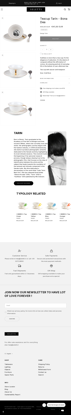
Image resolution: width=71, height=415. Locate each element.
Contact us (42, 372)
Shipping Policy (44, 364)
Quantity (43, 45)
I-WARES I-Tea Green (21, 215)
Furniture (8, 372)
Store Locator (10, 387)
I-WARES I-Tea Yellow (36, 215)
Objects (7, 369)
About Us (8, 392)
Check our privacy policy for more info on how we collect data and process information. (34, 312)
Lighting (7, 367)
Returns (41, 367)
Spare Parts (9, 375)
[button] (65, 9)
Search (41, 375)
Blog (6, 389)
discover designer (23, 183)
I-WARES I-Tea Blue (50, 215)
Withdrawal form (44, 369)
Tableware (8, 364)
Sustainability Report (12, 395)
